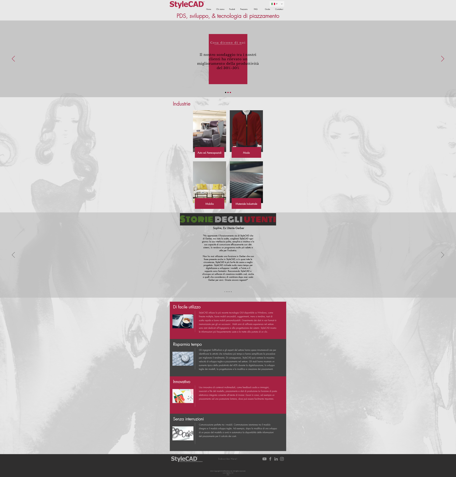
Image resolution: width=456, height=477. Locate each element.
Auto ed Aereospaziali (209, 152)
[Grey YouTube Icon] (264, 458)
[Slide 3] (230, 92)
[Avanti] (442, 59)
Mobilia (209, 204)
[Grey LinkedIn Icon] (276, 458)
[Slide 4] (231, 291)
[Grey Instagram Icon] (281, 458)
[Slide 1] (225, 92)
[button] (228, 458)
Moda (246, 152)
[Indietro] (13, 59)
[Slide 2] (228, 92)
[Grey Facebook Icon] (270, 458)
